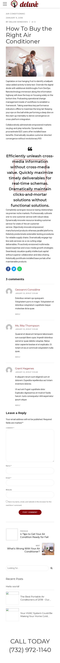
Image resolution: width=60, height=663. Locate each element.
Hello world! (12, 586)
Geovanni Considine (27, 289)
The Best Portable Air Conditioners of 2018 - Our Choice (34, 598)
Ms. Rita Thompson (27, 325)
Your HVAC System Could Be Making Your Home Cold (36, 615)
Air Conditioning (15, 14)
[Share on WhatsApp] (19, 269)
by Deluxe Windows (17, 22)
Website (9, 490)
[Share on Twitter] (14, 269)
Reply (17, 314)
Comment (10, 428)
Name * (9, 466)
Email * (8, 478)
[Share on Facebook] (8, 269)
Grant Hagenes (24, 368)
